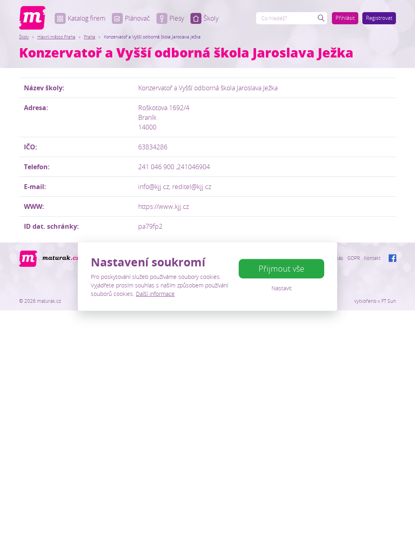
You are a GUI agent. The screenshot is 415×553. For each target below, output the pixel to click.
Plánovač (137, 18)
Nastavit (282, 288)
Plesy (176, 18)
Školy (210, 18)
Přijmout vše (281, 268)
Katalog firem (86, 18)
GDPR (353, 258)
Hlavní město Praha (56, 37)
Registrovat (379, 17)
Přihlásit (345, 17)
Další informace (155, 293)
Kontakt (372, 258)
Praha (89, 37)
